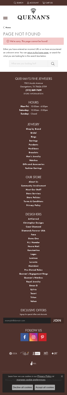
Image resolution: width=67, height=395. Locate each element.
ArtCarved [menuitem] (33, 218)
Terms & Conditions (33, 201)
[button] (19, 3)
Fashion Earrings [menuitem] (33, 168)
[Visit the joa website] (33, 363)
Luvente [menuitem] (33, 262)
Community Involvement (33, 185)
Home (8, 27)
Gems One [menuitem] (33, 238)
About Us (33, 181)
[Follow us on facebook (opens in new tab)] (24, 337)
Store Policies (33, 197)
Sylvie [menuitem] (33, 289)
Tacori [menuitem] (34, 293)
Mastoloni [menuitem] (33, 266)
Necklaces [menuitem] (33, 148)
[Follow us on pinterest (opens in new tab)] (42, 337)
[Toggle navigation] (5, 18)
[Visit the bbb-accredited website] (36, 353)
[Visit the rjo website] (45, 353)
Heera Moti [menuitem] (33, 246)
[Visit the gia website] (13, 353)
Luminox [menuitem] (33, 258)
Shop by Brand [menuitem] (33, 129)
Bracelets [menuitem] (33, 152)
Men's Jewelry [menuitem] (33, 156)
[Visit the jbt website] (55, 353)
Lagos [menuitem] (33, 254)
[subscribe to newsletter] (57, 320)
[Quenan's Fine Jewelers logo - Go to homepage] (33, 13)
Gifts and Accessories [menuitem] (33, 164)
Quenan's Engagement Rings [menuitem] (33, 273)
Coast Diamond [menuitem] (33, 226)
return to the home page (37, 52)
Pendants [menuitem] (33, 144)
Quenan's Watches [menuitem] (33, 277)
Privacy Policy (33, 205)
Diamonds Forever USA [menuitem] (33, 230)
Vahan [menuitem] (33, 301)
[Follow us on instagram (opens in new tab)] (33, 337)
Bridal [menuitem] (34, 132)
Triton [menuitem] (33, 297)
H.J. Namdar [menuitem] (33, 242)
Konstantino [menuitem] (33, 250)
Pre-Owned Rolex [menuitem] (33, 269)
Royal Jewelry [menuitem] (33, 281)
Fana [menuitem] (33, 234)
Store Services (33, 193)
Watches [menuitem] (33, 160)
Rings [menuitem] (33, 136)
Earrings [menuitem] (33, 140)
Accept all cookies (45, 387)
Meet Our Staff (33, 189)
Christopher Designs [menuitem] (33, 222)
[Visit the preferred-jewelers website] (24, 353)
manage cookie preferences (31, 379)
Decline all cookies (22, 387)
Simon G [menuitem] (33, 285)
